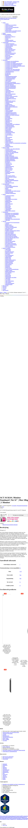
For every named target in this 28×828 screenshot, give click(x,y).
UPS (6, 136)
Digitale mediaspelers (9, 155)
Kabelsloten (7, 266)
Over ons (4, 288)
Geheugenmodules (9, 46)
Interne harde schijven (9, 50)
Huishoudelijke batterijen (10, 100)
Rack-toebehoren (8, 118)
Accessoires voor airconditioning (12, 61)
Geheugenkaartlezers (9, 91)
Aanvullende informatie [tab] (13, 524)
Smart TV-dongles (9, 168)
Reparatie (5, 286)
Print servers (7, 205)
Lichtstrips (7, 103)
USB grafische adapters (10, 175)
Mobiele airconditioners (10, 105)
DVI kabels (7, 254)
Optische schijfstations (9, 54)
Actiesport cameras (9, 150)
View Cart (5, 825)
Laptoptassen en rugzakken (10, 25)
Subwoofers (7, 173)
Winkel (5, 292)
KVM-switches (8, 268)
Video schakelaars (9, 139)
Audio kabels (8, 249)
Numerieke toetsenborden (10, 193)
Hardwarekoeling (8, 48)
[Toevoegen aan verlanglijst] (4, 515)
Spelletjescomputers (9, 40)
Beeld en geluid (6, 147)
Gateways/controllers (9, 231)
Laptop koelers (8, 29)
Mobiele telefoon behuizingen (11, 106)
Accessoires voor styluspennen (11, 67)
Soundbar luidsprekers (9, 172)
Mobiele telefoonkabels (10, 271)
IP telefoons (7, 161)
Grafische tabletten (9, 187)
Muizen (6, 188)
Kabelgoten (7, 265)
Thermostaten (8, 140)
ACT (21, 571)
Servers (6, 39)
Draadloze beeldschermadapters (11, 158)
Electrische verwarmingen (10, 82)
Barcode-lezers (8, 185)
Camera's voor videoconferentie (11, 152)
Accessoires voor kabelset (10, 62)
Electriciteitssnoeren (9, 255)
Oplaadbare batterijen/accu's (11, 113)
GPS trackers (8, 92)
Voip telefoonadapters (9, 283)
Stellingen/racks (8, 167)
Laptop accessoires (9, 26)
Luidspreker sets (8, 164)
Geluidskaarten (8, 47)
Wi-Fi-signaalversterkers (10, 247)
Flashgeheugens (8, 217)
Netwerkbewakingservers (10, 234)
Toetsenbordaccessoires (10, 132)
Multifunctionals (8, 201)
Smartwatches (8, 130)
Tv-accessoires (8, 133)
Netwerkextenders (9, 238)
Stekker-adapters (8, 127)
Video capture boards (9, 179)
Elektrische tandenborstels (10, 86)
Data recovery (5, 285)
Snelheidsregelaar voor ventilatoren (12, 124)
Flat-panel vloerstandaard (10, 85)
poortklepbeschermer (9, 125)
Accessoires (5, 60)
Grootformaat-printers (9, 195)
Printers (4, 194)
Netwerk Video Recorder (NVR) (12, 237)
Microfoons (7, 171)
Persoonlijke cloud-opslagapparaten (12, 219)
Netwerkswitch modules (10, 241)
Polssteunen (7, 116)
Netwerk (4, 221)
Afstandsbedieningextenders (11, 76)
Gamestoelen (8, 90)
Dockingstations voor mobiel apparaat (13, 30)
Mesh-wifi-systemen (9, 233)
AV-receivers (8, 72)
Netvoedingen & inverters (10, 53)
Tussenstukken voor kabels (10, 277)
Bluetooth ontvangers (9, 251)
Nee (20, 575)
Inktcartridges (8, 198)
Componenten (5, 42)
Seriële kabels (8, 275)
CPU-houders (8, 81)
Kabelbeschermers (9, 262)
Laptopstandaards (8, 28)
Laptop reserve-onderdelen (10, 32)
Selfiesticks (7, 122)
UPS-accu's (7, 138)
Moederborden (8, 51)
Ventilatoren (7, 145)
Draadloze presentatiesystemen (11, 157)
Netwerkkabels (8, 272)
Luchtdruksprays (8, 104)
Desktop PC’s (8, 37)
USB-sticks (7, 220)
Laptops (7, 23)
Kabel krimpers (8, 264)
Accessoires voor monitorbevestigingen (13, 64)
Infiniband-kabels (8, 284)
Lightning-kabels (8, 270)
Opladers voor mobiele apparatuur (12, 115)
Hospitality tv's (8, 162)
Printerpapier (7, 207)
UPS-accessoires (8, 137)
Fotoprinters (7, 202)
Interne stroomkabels (9, 261)
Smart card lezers (8, 123)
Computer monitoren (9, 153)
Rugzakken (7, 119)
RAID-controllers (8, 56)
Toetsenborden (8, 189)
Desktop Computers (7, 34)
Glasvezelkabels (8, 256)
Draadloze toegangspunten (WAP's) (12, 230)
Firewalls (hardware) (9, 84)
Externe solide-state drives (10, 216)
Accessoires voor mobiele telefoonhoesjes (13, 63)
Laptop (4, 22)
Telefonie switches (9, 245)
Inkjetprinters (8, 196)
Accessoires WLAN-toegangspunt (12, 70)
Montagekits (7, 108)
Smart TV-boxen (8, 169)
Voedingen (7, 58)
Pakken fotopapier (9, 203)
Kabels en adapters (6, 248)
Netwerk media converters (10, 235)
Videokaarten (8, 57)
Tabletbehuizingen (9, 131)
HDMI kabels (8, 257)
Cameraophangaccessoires (10, 151)
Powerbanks (7, 117)
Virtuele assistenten (9, 141)
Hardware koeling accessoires (11, 96)
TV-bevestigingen (9, 134)
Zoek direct (15, 16)
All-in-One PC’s (8, 35)
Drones (4, 33)
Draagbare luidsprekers (10, 159)
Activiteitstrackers (9, 68)
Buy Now (1, 515)
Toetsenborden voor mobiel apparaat (12, 190)
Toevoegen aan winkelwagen (18, 515)
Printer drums (8, 206)
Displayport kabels (9, 252)
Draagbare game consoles (10, 41)
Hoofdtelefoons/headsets (10, 160)
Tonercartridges (8, 208)
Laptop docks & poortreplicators (11, 27)
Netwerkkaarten (8, 240)
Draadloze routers (9, 229)
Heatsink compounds (9, 97)
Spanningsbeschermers (10, 126)
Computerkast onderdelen (10, 77)
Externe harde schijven (10, 215)
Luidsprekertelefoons (9, 166)
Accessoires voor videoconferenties (12, 69)
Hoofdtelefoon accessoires (10, 98)
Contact (4, 289)
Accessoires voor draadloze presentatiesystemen (15, 65)
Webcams (7, 178)
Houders (7, 99)
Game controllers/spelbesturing (11, 186)
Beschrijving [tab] (5, 524)
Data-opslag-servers (9, 228)
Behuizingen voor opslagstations (12, 214)
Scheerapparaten (8, 120)
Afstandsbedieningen (9, 71)
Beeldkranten (8, 74)
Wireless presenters (9, 192)
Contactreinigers (8, 79)
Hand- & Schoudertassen (10, 93)
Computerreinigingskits (10, 78)
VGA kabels (7, 279)
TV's (6, 174)
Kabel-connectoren (9, 263)
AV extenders (8, 250)
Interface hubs (8, 258)
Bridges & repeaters (9, 226)
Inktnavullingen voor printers (11, 199)
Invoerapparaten (6, 183)
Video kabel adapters (9, 280)
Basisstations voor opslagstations (12, 213)
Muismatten (7, 109)
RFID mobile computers (10, 210)
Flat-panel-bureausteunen (10, 88)
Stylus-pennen (8, 129)
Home (1, 292)
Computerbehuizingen (9, 43)
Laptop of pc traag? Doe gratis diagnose (8, 18)
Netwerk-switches (9, 242)
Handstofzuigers (8, 95)
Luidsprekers (8, 165)
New (3, 506)
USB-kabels (7, 278)
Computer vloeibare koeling (11, 44)
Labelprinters (8, 209)
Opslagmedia (5, 212)
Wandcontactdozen (9, 146)
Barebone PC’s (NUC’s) (10, 36)
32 (20, 568)
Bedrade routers (8, 224)
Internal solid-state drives (10, 49)
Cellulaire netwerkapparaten (11, 227)
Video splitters (8, 282)
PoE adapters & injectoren (10, 243)
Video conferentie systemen (11, 176)
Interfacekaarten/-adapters (10, 259)
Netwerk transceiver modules (11, 236)
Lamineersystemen (9, 102)
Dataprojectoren (8, 154)
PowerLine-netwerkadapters (11, 244)
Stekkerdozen (8, 276)
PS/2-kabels (7, 273)
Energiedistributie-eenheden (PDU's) (12, 83)
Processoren (7, 55)
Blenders (7, 75)
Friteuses (7, 89)
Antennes (7, 223)
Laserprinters (8, 200)
